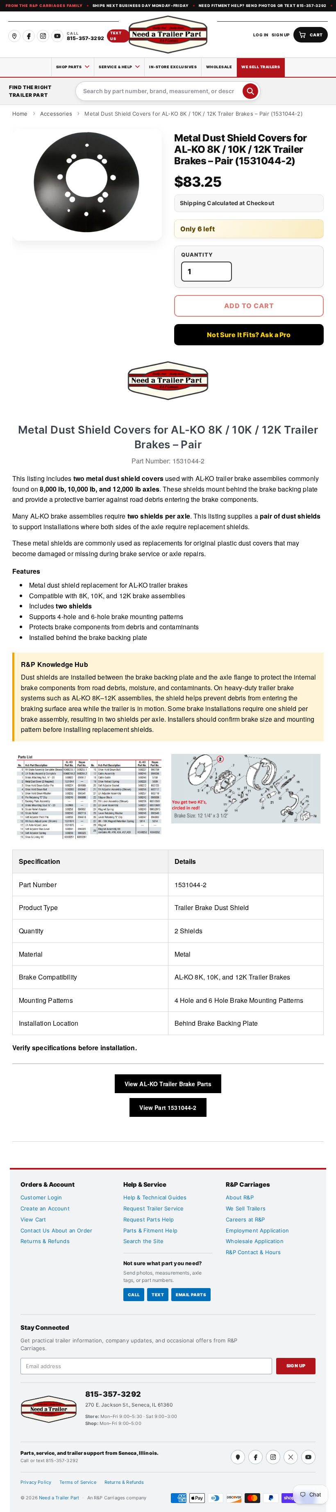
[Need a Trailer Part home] (168, 34)
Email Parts (191, 1294)
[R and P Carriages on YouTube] (57, 36)
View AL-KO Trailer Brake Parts (168, 1084)
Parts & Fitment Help (150, 1230)
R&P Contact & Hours (253, 1252)
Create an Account (45, 1208)
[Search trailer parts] (250, 91)
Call (134, 1294)
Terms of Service (77, 1482)
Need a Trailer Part (59, 1498)
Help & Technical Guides (155, 1197)
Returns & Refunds (45, 1241)
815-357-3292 (113, 1394)
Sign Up (296, 1366)
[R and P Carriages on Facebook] (29, 36)
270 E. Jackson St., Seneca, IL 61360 (129, 1405)
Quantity (197, 255)
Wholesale (219, 67)
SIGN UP (281, 34)
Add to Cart (249, 306)
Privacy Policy (35, 1482)
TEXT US (116, 36)
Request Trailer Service (153, 1208)
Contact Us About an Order (56, 1230)
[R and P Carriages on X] (291, 1457)
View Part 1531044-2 (167, 1107)
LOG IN (260, 34)
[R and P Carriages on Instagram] (43, 36)
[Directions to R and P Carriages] (238, 1457)
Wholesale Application (254, 1241)
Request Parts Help (148, 1219)
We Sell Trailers (260, 67)
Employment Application (257, 1230)
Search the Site (143, 1241)
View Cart (33, 1219)
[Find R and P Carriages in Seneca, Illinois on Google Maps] (14, 36)
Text (158, 1294)
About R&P (239, 1197)
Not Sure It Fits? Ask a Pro (249, 335)
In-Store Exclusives (173, 67)
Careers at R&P (245, 1219)
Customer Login (41, 1197)
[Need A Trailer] (48, 1409)
